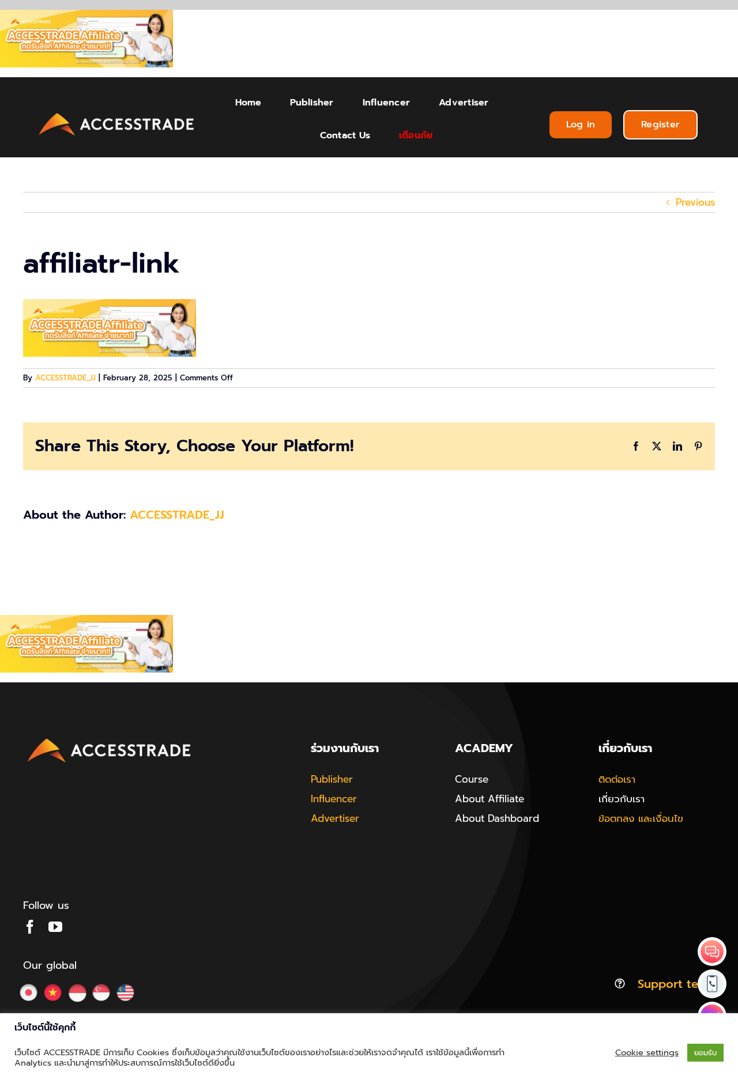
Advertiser (335, 818)
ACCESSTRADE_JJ (65, 377)
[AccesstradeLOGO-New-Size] (117, 113)
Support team (676, 983)
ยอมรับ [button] (705, 1052)
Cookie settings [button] (647, 1052)
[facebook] (30, 927)
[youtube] (55, 927)
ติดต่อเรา (616, 779)
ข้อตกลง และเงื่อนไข (640, 818)
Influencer (334, 798)
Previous (695, 202)
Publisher (332, 779)
